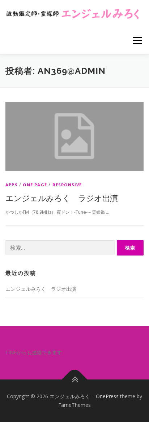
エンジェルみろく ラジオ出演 (61, 197)
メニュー (137, 40)
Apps (11, 184)
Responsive (67, 184)
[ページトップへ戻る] (75, 379)
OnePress (107, 396)
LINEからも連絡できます (33, 352)
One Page (35, 184)
